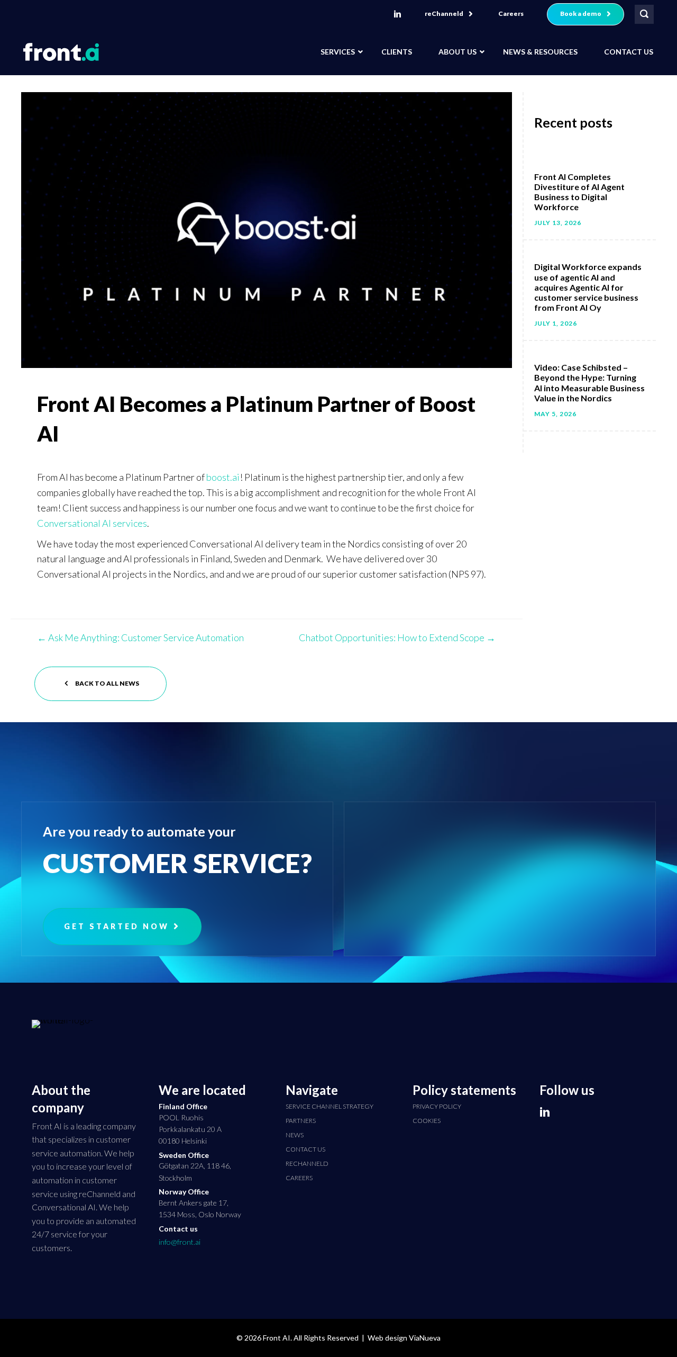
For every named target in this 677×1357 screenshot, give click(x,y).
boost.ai (223, 477)
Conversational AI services (92, 523)
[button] (449, 14)
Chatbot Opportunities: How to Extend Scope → (397, 637)
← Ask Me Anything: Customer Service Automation (140, 637)
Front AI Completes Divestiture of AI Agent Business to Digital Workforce (579, 192)
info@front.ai (179, 1241)
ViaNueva (425, 1337)
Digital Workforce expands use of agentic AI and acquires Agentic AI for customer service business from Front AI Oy (588, 287)
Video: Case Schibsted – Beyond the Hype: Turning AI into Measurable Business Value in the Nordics (589, 382)
